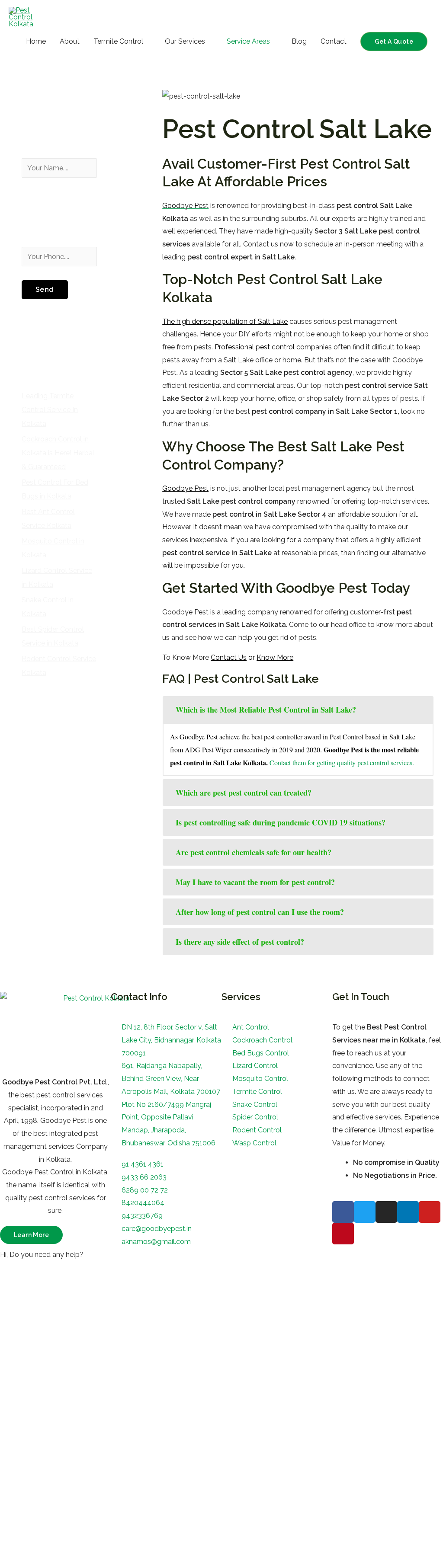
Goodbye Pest (185, 488)
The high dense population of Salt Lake (225, 321)
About (70, 41)
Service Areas (248, 41)
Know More (275, 657)
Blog (299, 41)
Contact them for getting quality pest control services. (342, 762)
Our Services (185, 41)
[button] (31, 1235)
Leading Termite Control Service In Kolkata (50, 410)
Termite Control (118, 41)
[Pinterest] (343, 1233)
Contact (334, 41)
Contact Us (229, 657)
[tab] (298, 709)
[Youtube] (429, 1212)
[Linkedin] (408, 1212)
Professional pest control (255, 347)
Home (36, 41)
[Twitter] (365, 1212)
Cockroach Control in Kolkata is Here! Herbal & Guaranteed (58, 453)
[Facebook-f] (343, 1212)
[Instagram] (386, 1212)
